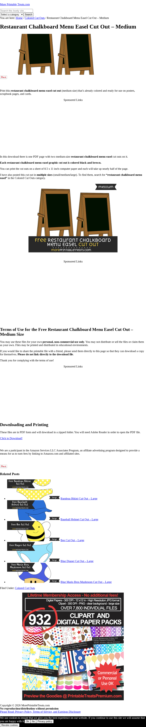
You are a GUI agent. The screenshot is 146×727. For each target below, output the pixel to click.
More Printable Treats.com (15, 4)
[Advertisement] (73, 81)
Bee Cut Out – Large (72, 540)
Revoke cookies (9, 725)
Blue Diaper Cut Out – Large (77, 561)
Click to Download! (11, 438)
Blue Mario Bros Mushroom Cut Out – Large (86, 581)
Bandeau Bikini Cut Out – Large (79, 498)
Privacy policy (45, 721)
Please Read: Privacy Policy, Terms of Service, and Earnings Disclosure (40, 711)
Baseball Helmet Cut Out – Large (79, 519)
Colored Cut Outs (25, 588)
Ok (27, 721)
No (33, 721)
